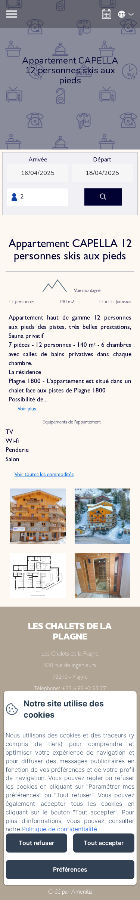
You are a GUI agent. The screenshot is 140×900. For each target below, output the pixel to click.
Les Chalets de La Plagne (70, 631)
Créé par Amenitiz (70, 893)
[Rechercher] (103, 197)
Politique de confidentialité (59, 829)
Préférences (70, 869)
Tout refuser (36, 843)
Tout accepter (104, 843)
